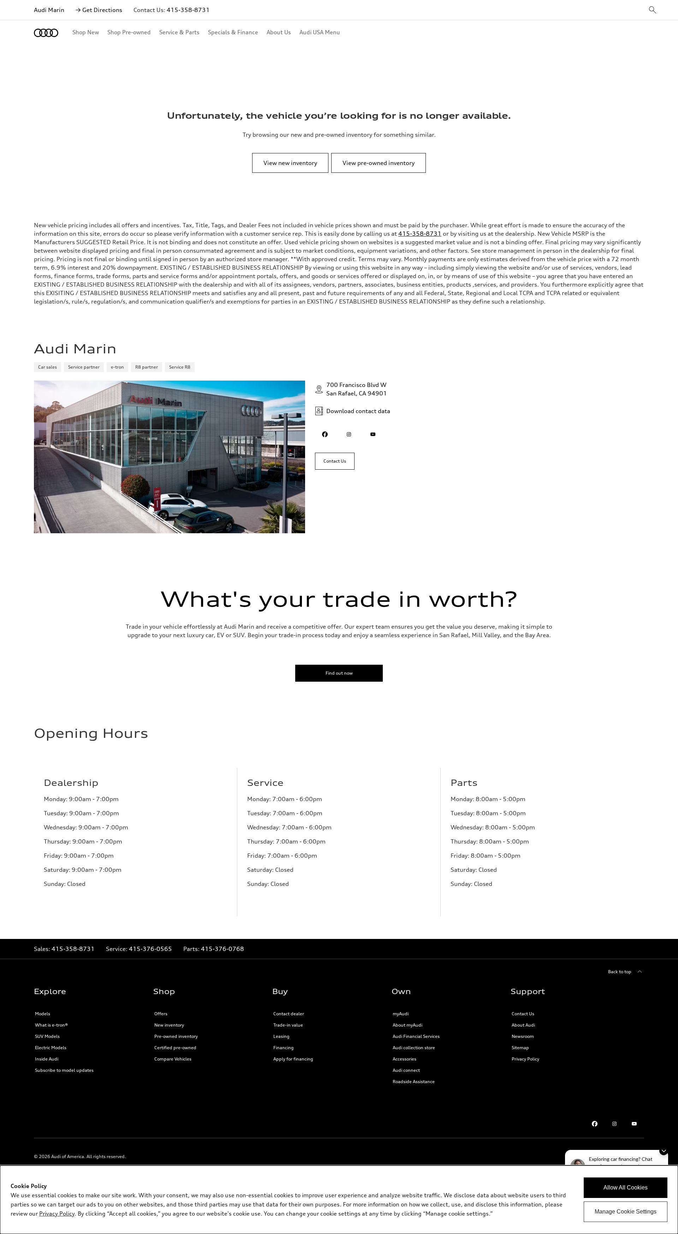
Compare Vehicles (172, 1059)
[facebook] (325, 434)
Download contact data (358, 411)
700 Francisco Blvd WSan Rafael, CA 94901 (356, 389)
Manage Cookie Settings (625, 1212)
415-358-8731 (188, 9)
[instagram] (349, 434)
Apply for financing (293, 1059)
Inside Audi (46, 1059)
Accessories (404, 1059)
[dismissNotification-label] (663, 1150)
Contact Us (523, 1013)
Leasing (281, 1036)
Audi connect (406, 1070)
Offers (160, 1013)
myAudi (401, 1013)
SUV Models (47, 1036)
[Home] (46, 33)
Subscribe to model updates (64, 1070)
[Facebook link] (595, 1124)
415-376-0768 (222, 948)
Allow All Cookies (625, 1188)
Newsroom (523, 1036)
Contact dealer (288, 1013)
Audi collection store (414, 1047)
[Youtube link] (634, 1124)
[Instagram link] (614, 1124)
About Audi (523, 1025)
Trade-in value (288, 1025)
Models (42, 1013)
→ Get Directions (99, 9)
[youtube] (373, 434)
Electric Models (50, 1047)
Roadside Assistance (414, 1081)
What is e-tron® (51, 1025)
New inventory (169, 1025)
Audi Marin (49, 9)
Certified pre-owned (175, 1047)
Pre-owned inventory (176, 1036)
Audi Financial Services (416, 1036)
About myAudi (407, 1025)
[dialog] (339, 1199)
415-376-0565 (150, 948)
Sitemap (520, 1047)
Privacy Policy (525, 1059)
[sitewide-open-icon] (652, 10)
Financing (283, 1047)
